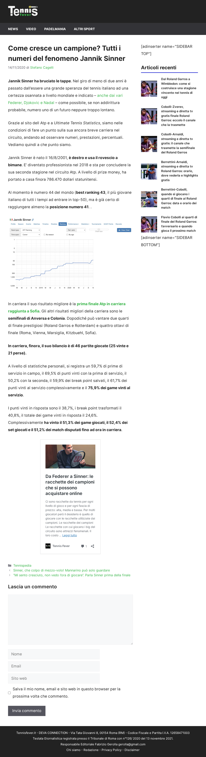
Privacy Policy (112, 750)
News (13, 29)
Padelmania (55, 29)
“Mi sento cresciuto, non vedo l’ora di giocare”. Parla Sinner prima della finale (71, 575)
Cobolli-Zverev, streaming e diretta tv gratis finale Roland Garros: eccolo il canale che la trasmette (178, 116)
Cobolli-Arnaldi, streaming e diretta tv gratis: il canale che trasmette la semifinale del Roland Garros (178, 143)
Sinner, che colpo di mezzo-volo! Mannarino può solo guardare (61, 570)
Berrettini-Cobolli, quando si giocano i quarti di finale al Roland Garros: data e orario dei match (179, 198)
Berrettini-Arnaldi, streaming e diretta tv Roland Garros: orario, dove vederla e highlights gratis (179, 171)
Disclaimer (132, 750)
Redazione (91, 750)
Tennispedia (22, 565)
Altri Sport (84, 29)
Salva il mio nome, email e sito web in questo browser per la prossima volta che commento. (67, 693)
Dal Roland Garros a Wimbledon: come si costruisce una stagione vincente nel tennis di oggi (178, 88)
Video (31, 29)
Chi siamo (73, 750)
